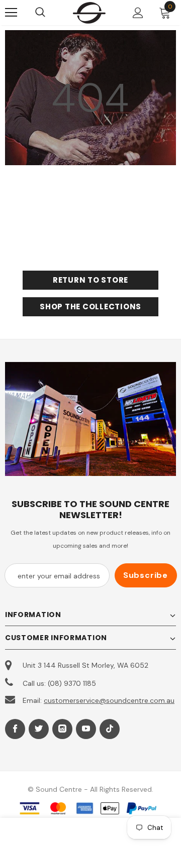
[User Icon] (138, 13)
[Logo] (89, 13)
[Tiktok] (110, 729)
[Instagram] (62, 729)
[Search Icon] (50, 13)
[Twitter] (39, 729)
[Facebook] (15, 729)
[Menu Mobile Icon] (11, 13)
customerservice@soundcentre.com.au (109, 700)
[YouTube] (86, 729)
